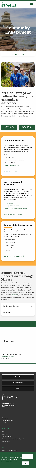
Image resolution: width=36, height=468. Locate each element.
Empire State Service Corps (13, 256)
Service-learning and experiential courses (16, 208)
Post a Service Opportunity (27, 127)
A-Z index (4, 432)
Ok (25, 463)
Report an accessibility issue (9, 450)
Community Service (10, 171)
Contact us (5, 418)
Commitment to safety (8, 420)
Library (4, 422)
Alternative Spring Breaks (12, 165)
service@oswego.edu (7, 356)
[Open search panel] (32, 4)
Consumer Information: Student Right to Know (14, 439)
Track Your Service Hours (9, 127)
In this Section (18, 54)
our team (14, 295)
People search (6, 441)
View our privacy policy (9, 462)
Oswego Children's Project (12, 205)
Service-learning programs (13, 214)
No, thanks (27, 456)
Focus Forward (9, 203)
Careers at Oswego (7, 436)
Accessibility (5, 434)
